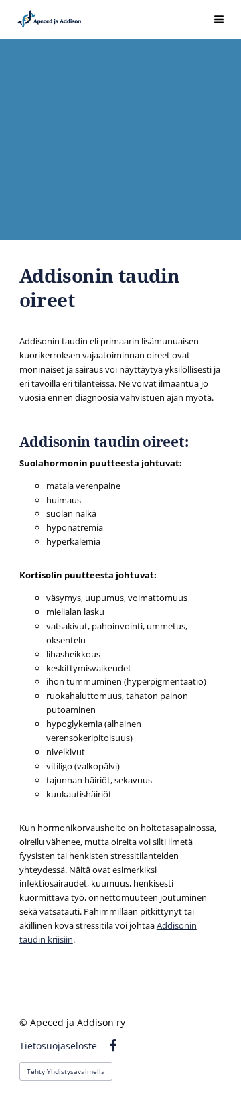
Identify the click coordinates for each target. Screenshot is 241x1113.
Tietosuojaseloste (58, 1046)
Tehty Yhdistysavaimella (66, 1071)
